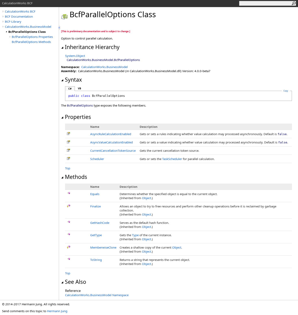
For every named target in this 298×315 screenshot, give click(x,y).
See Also (75, 281)
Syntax (73, 79)
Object (146, 198)
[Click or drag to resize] (60, 27)
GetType (96, 235)
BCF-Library (13, 21)
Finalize (95, 206)
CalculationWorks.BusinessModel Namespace (97, 295)
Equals (94, 194)
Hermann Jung (57, 311)
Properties (78, 117)
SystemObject (75, 56)
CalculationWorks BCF (20, 11)
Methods (76, 176)
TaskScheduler (172, 159)
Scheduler (97, 159)
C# (70, 88)
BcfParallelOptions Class (27, 32)
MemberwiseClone (103, 247)
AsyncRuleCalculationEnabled (110, 134)
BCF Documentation (19, 16)
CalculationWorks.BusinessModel (28, 27)
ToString (96, 260)
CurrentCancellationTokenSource (113, 150)
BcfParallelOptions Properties (32, 37)
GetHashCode (99, 223)
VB (79, 88)
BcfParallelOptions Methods (31, 42)
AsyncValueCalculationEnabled (111, 142)
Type (135, 235)
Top (67, 168)
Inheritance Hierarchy (92, 47)
